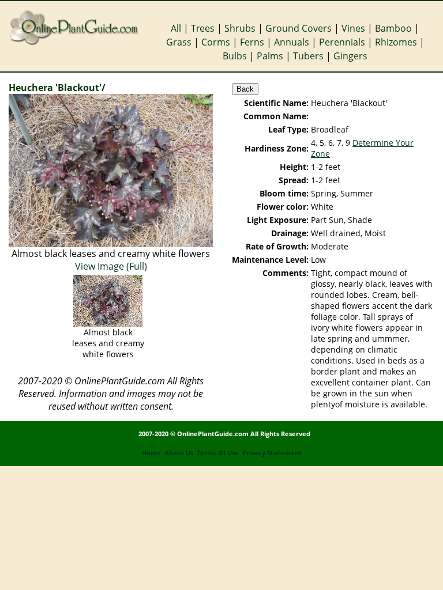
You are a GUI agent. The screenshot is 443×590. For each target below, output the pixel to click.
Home (151, 453)
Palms (270, 56)
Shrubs (240, 28)
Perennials (342, 42)
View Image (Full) (111, 266)
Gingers (350, 56)
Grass (179, 42)
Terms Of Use (218, 453)
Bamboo (393, 28)
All (176, 28)
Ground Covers (298, 28)
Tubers (308, 56)
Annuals (291, 42)
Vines (353, 28)
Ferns (252, 42)
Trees (203, 28)
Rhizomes (396, 42)
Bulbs (235, 56)
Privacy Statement (272, 453)
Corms (215, 42)
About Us (178, 453)
